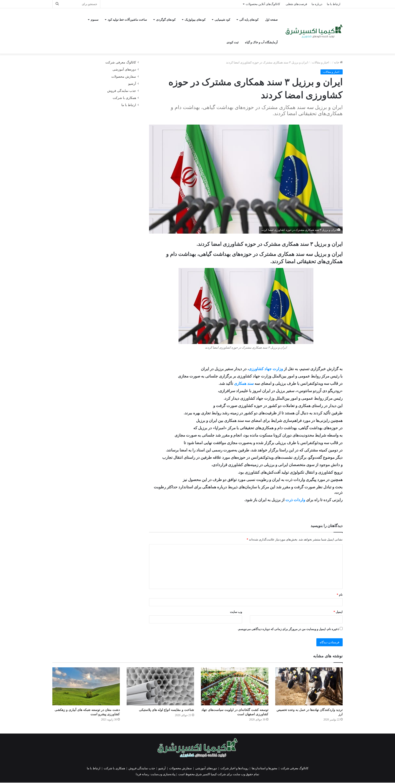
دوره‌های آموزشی (124, 69)
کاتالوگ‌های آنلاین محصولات (263, 4)
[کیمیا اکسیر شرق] (314, 31)
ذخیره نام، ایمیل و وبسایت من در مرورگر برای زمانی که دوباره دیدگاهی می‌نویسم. (288, 629)
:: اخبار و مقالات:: (321, 62)
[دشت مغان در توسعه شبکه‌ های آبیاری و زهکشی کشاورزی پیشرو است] (86, 686)
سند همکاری (244, 383)
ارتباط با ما (333, 4)
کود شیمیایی (222, 19)
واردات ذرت (295, 500)
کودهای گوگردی (166, 19)
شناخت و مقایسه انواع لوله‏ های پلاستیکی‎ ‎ (166, 710)
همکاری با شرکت (124, 98)
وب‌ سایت (236, 612)
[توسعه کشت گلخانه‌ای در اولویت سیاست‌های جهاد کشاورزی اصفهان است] (234, 686)
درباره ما (317, 4)
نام (340, 594)
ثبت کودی (233, 42)
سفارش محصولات (123, 76)
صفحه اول (271, 19)
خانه (337, 62)
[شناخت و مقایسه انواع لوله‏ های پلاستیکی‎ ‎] (160, 686)
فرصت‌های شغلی (296, 4)
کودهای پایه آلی (249, 19)
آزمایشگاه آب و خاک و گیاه (261, 42)
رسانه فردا (142, 774)
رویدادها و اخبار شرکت (234, 768)
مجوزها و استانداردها (264, 768)
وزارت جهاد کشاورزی (266, 369)
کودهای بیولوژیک (195, 19)
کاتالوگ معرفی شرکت (120, 62)
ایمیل (338, 612)
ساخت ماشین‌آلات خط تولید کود (127, 19)
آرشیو (132, 83)
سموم (95, 19)
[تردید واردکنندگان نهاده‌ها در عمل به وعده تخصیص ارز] (309, 686)
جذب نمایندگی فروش (121, 91)
